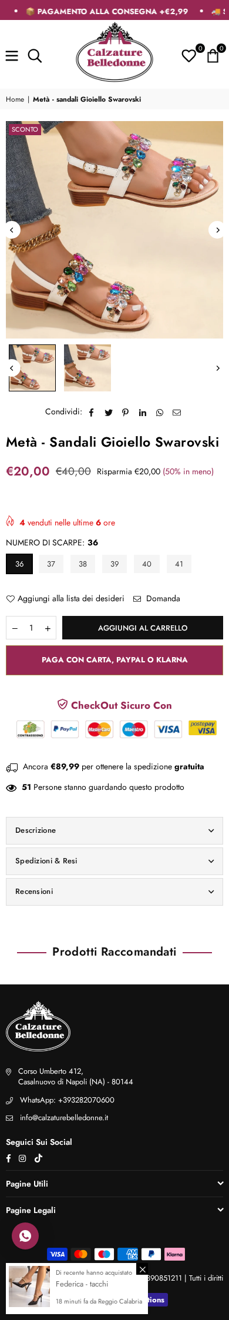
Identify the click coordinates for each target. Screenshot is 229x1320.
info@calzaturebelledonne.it (64, 1117)
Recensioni (34, 891)
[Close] (142, 1269)
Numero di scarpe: (52, 542)
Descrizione (35, 830)
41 (179, 563)
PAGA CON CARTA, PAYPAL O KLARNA (115, 659)
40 (146, 563)
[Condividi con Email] (177, 412)
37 (51, 563)
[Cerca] (35, 54)
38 (83, 563)
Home (15, 100)
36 (19, 563)
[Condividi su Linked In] (143, 412)
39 (114, 563)
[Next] (217, 230)
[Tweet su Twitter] (109, 412)
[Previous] (12, 230)
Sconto (25, 129)
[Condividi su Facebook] (91, 412)
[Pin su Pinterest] (126, 412)
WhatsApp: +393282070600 (67, 1099)
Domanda (162, 598)
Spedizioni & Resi (46, 860)
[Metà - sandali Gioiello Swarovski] (32, 368)
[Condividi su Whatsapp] (160, 412)
